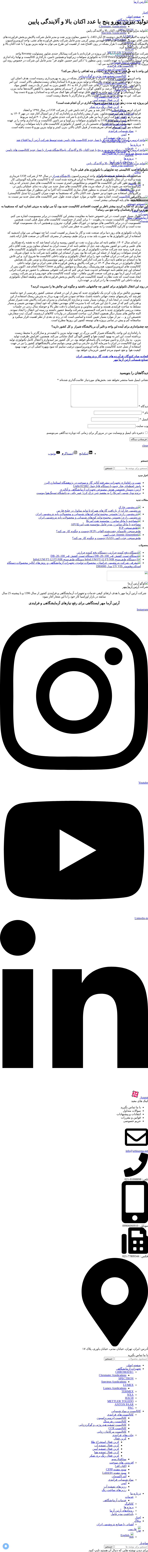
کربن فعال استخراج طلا (105, 1442)
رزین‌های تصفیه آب (115, 137)
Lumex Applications (114, 1388)
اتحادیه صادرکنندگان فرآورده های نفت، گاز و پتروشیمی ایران (112, 356)
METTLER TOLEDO (120, 1401)
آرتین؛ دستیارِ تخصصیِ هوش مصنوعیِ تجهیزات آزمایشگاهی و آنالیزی (100, 489)
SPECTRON (126, 1378)
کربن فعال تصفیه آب (106, 1445)
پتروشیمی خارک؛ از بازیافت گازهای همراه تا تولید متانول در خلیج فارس (98, 510)
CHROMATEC (124, 1371)
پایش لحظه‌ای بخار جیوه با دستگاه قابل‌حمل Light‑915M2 (107, 486)
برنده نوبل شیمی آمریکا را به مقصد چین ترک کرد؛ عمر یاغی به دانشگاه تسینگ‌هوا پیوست (88, 492)
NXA (130, 1394)
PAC (131, 1407)
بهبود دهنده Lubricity (114, 1472)
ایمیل (144, 419)
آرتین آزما (115, 53)
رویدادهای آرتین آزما (122, 1510)
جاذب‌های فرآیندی (123, 1435)
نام (145, 412)
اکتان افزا (120, 1466)
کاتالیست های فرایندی (120, 65)
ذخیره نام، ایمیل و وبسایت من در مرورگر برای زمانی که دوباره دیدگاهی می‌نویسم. (95, 432)
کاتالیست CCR (117, 1428)
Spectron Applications (113, 32)
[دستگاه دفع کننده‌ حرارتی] (123, 552)
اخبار (145, 12)
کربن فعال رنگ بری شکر (104, 106)
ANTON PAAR (124, 1404)
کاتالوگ (129, 1503)
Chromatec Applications (112, 26)
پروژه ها (129, 158)
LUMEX (128, 1384)
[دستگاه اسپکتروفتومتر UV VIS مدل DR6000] (78, 562)
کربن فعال (120, 1438)
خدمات (129, 1496)
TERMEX (127, 1391)
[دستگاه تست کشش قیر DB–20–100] (117, 555)
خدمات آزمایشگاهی (114, 1500)
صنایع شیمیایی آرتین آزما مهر (131, 359)
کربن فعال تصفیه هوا (106, 1452)
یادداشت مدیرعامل (122, 165)
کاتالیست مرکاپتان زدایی (111, 1431)
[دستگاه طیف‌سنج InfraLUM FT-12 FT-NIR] (112, 559)
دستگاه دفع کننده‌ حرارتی (91, 552)
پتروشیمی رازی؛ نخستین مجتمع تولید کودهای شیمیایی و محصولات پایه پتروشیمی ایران (89, 517)
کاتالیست (124, 196)
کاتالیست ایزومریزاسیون (111, 69)
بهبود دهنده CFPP (116, 1469)
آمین (123, 134)
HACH (129, 49)
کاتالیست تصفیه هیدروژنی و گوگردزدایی (102, 76)
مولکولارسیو (119, 1459)
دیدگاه (143, 406)
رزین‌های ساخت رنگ (114, 1490)
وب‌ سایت (142, 425)
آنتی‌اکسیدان (119, 1476)
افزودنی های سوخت (121, 1462)
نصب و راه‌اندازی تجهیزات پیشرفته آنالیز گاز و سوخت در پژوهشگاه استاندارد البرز (92, 482)
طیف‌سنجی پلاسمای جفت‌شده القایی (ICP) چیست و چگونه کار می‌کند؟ (98, 531)
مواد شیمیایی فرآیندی (121, 131)
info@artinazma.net (137, 1150)
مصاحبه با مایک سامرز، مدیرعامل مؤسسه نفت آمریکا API (106, 524)
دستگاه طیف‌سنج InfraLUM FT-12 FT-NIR (58, 559)
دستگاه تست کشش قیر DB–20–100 (72, 555)
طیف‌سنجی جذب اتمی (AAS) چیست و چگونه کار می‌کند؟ (106, 538)
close (145, 445)
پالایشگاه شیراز (61, 175)
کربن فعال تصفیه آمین (105, 100)
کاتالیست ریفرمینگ (114, 1421)
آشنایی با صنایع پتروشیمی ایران (115, 1524)
